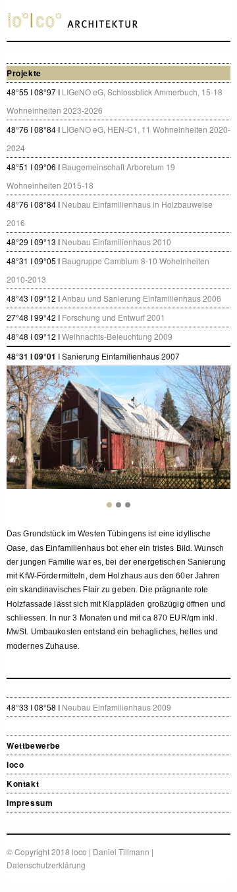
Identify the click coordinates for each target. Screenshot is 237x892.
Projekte (24, 73)
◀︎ (25, 438)
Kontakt (23, 783)
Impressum (30, 803)
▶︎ (222, 438)
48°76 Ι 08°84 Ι (118, 138)
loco (15, 764)
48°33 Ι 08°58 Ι (89, 707)
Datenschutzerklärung (46, 864)
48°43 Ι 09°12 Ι (114, 298)
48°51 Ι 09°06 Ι (91, 176)
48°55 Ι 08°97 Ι (115, 101)
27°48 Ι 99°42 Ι (86, 317)
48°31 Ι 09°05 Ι (108, 270)
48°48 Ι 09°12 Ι (89, 336)
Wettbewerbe (34, 745)
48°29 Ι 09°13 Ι (89, 241)
